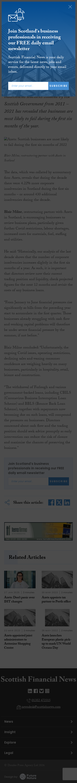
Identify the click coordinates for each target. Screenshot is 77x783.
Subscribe (58, 86)
